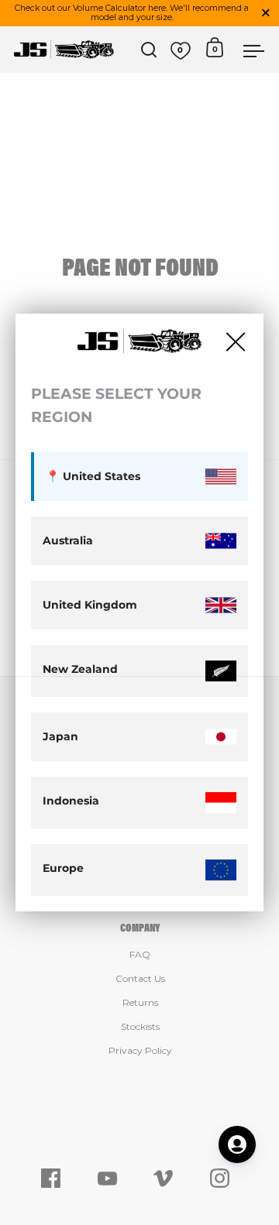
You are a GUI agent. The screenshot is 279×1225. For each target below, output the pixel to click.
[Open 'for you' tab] (237, 1144)
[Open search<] (149, 50)
